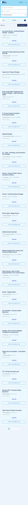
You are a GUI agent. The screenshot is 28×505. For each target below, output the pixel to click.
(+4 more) (15, 35)
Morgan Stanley (6, 156)
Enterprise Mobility (7, 55)
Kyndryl (5, 35)
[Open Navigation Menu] (26, 2)
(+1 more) (19, 156)
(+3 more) (16, 334)
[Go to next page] (22, 429)
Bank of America (6, 117)
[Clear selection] (26, 15)
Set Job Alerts (21, 25)
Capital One (5, 177)
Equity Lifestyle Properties (8, 136)
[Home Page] (4, 2)
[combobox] (15, 7)
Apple (4, 96)
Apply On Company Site (14, 44)
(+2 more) (18, 117)
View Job (14, 40)
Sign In (21, 2)
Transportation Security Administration (11, 74)
